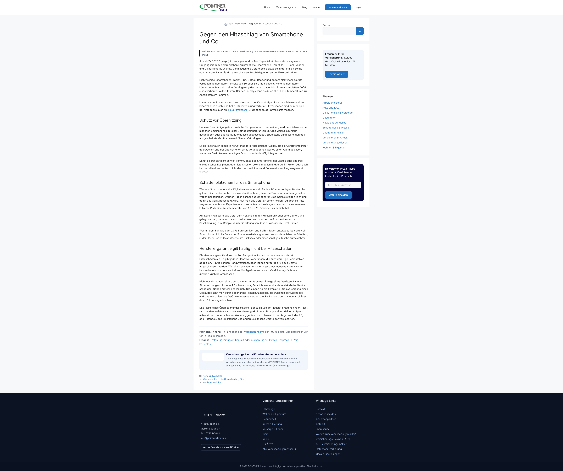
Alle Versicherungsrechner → (279, 449)
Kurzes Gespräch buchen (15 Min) (221, 447)
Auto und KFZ (331, 107)
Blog (304, 7)
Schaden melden (326, 414)
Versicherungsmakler (256, 331)
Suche (326, 25)
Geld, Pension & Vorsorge (338, 112)
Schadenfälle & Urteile (336, 127)
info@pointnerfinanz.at (214, 438)
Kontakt (317, 7)
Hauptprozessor (237, 109)
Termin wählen (336, 74)
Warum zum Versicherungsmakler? (336, 434)
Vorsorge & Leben (273, 429)
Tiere (265, 434)
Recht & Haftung (272, 424)
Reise (265, 439)
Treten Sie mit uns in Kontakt (227, 340)
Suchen (360, 31)
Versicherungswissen (335, 142)
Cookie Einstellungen (328, 454)
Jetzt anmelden (338, 194)
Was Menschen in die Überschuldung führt (224, 379)
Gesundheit (329, 117)
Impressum (322, 429)
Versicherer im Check (335, 137)
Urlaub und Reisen (333, 132)
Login (358, 7)
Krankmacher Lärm (212, 382)
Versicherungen (284, 7)
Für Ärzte (267, 444)
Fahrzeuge (268, 409)
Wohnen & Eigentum (334, 147)
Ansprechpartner (326, 419)
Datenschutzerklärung (329, 449)
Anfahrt (320, 424)
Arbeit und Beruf (332, 102)
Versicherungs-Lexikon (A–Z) (333, 439)
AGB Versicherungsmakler (331, 444)
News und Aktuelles (212, 376)
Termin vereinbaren (337, 7)
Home (267, 7)
